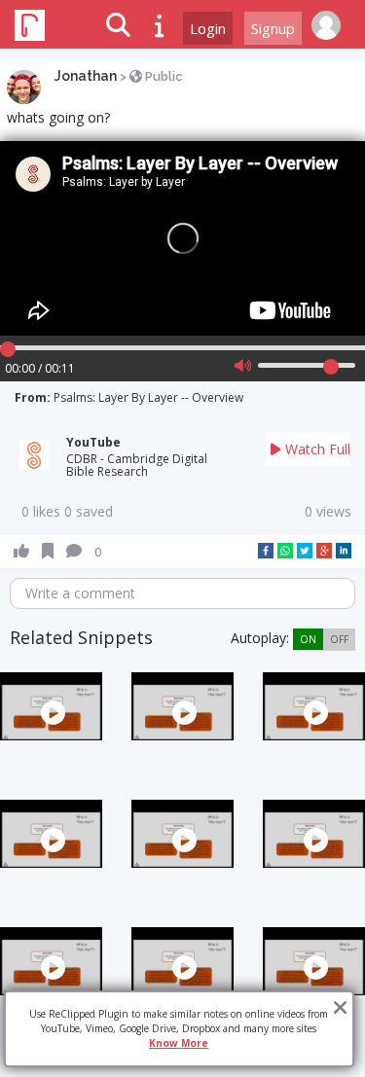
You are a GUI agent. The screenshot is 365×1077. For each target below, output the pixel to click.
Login (208, 28)
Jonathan (86, 76)
